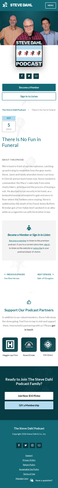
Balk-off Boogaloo (45, 276)
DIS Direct (48, 355)
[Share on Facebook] (22, 76)
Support (29, 455)
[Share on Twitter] (29, 76)
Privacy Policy (29, 460)
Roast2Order (29, 355)
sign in (47, 244)
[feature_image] (10, 344)
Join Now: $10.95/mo (29, 395)
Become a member (17, 240)
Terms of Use (29, 474)
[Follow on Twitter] (25, 445)
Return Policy (29, 464)
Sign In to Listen (29, 96)
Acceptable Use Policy (29, 469)
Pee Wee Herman (14, 276)
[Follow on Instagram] (32, 445)
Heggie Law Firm (10, 355)
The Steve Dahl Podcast (14, 109)
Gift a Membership (29, 405)
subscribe (37, 248)
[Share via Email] (36, 76)
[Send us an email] (39, 445)
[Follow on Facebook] (19, 445)
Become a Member (29, 87)
